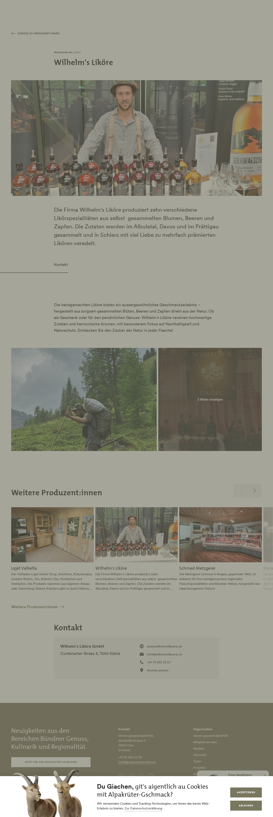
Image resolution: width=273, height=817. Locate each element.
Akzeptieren (246, 792)
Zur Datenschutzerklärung (143, 808)
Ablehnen (246, 805)
